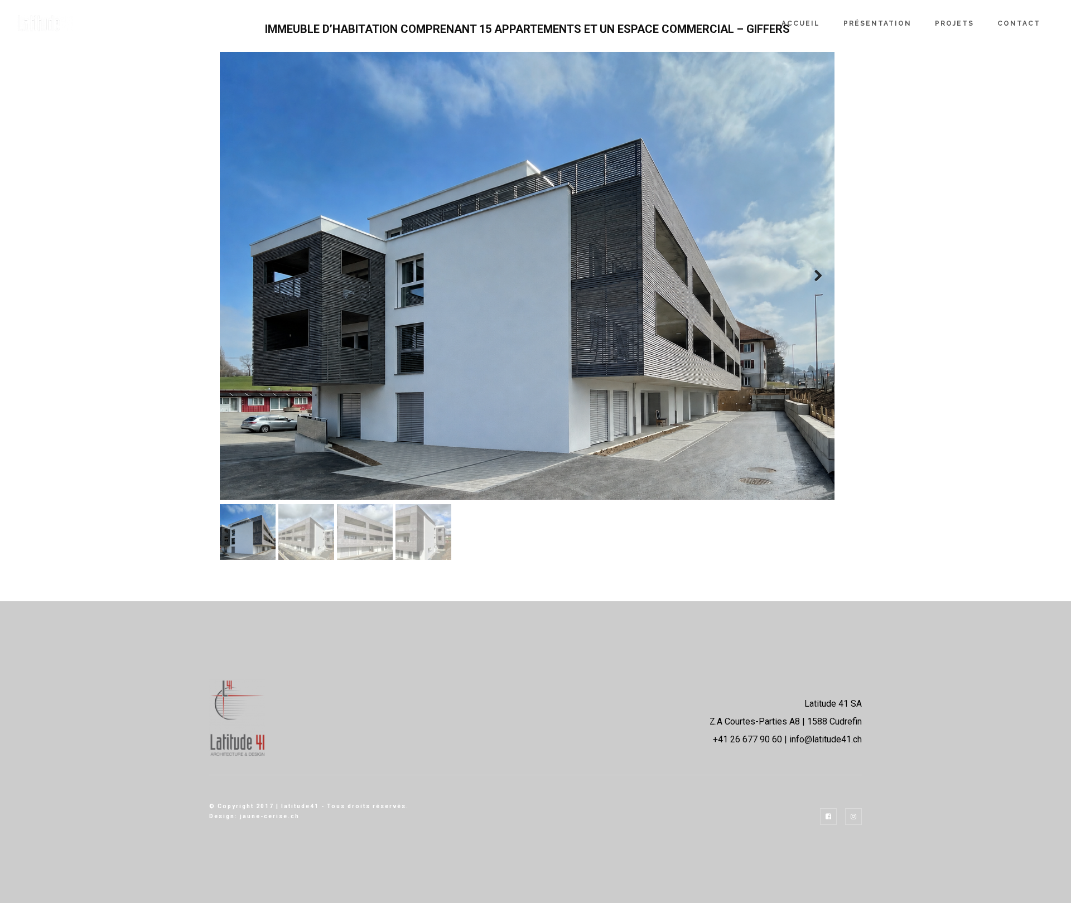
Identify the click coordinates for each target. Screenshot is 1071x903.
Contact (1018, 23)
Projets (954, 23)
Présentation (877, 23)
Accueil (800, 23)
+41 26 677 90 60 (747, 739)
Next (818, 276)
